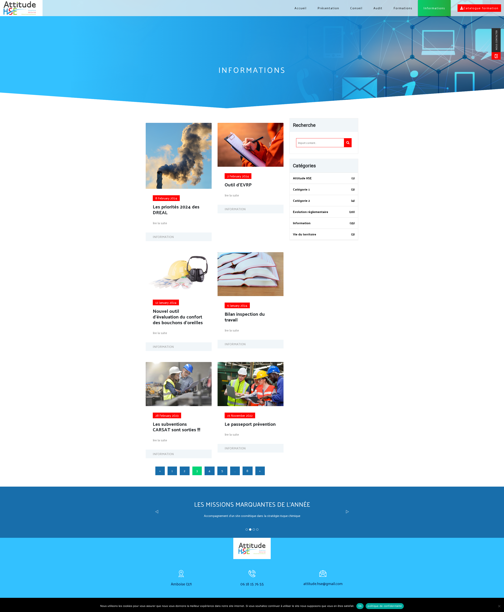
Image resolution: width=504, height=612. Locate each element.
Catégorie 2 (301, 200)
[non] (499, 606)
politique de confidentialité (385, 605)
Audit (378, 8)
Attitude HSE (302, 178)
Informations (434, 8)
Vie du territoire (304, 234)
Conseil (356, 8)
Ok (360, 605)
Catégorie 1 (301, 189)
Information (301, 223)
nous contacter (496, 40)
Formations (403, 8)
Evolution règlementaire (310, 212)
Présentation (328, 8)
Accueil (301, 8)
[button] (156, 512)
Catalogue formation (481, 8)
